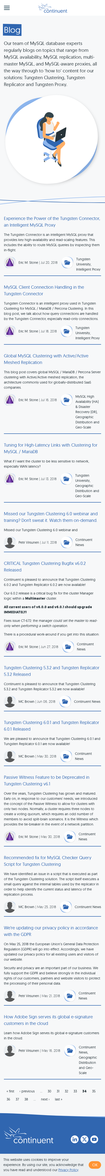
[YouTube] (94, 1139)
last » (58, 1099)
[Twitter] (84, 1139)
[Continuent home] (52, 8)
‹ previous (27, 1091)
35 (93, 1091)
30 (49, 1091)
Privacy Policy (68, 1170)
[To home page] (28, 1135)
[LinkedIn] (75, 1139)
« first (10, 1091)
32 (66, 1091)
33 (75, 1091)
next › (45, 1099)
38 (26, 1099)
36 (8, 1099)
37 (17, 1099)
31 (58, 1091)
